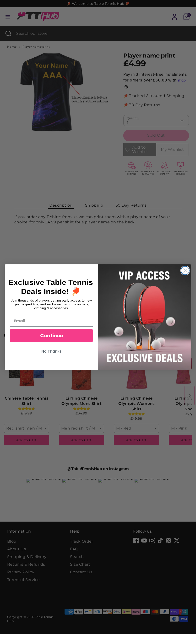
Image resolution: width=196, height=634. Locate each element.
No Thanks (51, 351)
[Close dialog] (185, 270)
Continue (51, 335)
